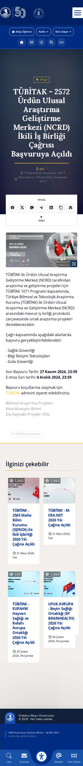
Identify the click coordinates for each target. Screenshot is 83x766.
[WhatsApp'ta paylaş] (32, 207)
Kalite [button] (42, 31)
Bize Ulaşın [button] (61, 31)
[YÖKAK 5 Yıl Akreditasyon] (46, 12)
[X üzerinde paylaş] (22, 207)
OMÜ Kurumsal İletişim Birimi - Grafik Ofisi (34, 732)
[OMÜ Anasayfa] (22, 42)
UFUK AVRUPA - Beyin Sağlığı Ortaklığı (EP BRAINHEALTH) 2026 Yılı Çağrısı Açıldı (61, 616)
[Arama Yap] (51, 42)
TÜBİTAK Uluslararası (27, 433)
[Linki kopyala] (61, 207)
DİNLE (42, 220)
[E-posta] (32, 42)
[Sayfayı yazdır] (70, 207)
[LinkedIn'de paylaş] (51, 207)
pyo (42, 169)
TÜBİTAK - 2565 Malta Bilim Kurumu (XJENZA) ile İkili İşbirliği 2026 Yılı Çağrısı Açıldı (23, 527)
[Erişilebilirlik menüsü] (41, 756)
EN (61, 42)
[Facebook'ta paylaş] (12, 207)
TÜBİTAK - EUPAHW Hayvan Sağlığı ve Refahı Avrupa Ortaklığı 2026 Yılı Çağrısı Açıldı (23, 623)
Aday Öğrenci (24, 31)
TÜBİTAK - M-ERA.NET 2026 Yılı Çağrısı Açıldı (59, 517)
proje (43, 80)
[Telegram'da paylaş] (41, 207)
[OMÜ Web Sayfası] (12, 12)
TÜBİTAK (13, 392)
